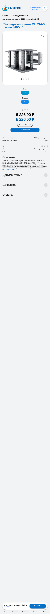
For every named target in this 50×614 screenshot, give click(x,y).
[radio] (25, 93)
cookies (7, 607)
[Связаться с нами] (45, 8)
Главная (5, 16)
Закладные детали (20, 16)
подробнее (10, 169)
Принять (37, 606)
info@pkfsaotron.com (35, 7)
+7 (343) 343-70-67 (35, 9)
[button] (21, 79)
